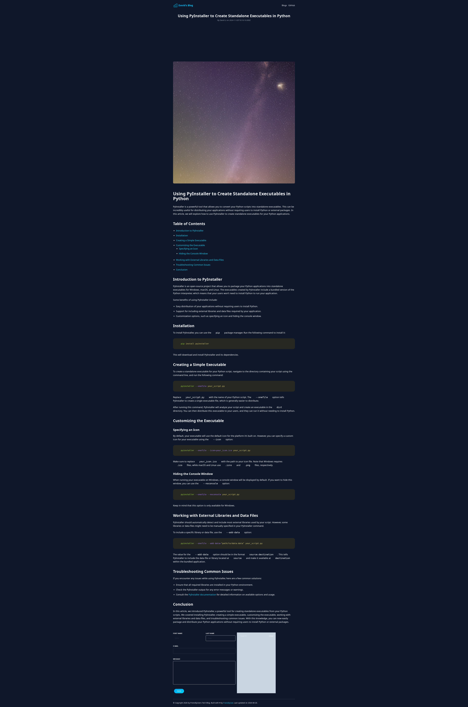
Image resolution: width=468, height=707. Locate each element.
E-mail (175, 646)
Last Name (210, 633)
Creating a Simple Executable (191, 240)
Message (176, 659)
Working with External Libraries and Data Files (200, 259)
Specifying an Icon (188, 248)
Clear (271, 636)
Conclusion (181, 269)
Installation (182, 235)
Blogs (284, 5)
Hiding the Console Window (193, 253)
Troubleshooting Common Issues (193, 264)
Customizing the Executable (190, 245)
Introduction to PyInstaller (189, 230)
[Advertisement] (246, 40)
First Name (177, 633)
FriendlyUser (228, 703)
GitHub (291, 5)
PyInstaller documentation (202, 594)
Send (179, 691)
